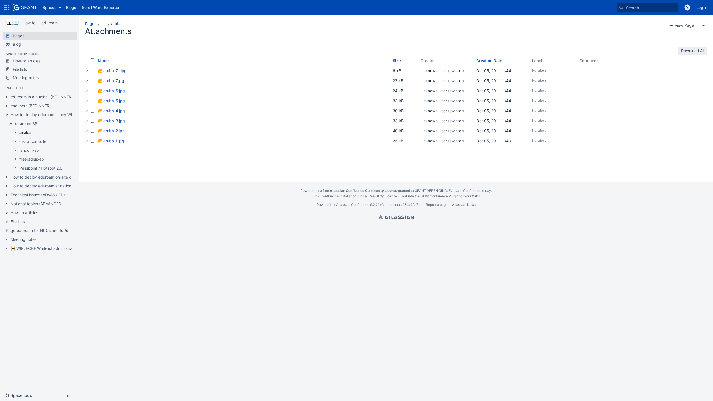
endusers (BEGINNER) (31, 105)
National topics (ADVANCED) (37, 203)
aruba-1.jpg (113, 140)
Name (103, 60)
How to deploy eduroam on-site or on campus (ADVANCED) (65, 177)
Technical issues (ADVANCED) (38, 194)
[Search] (621, 7)
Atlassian (396, 217)
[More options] (703, 25)
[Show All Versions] (87, 71)
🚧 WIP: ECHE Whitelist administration (45, 248)
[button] (7, 7)
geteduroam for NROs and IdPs (39, 230)
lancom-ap (29, 150)
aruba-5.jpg (114, 100)
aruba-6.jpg (114, 90)
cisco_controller (33, 141)
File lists (18, 221)
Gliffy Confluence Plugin (439, 196)
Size (397, 60)
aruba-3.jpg (114, 120)
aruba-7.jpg (113, 80)
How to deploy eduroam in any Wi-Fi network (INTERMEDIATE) (67, 114)
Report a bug (436, 204)
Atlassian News (464, 204)
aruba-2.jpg (114, 130)
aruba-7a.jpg (115, 70)
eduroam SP (26, 123)
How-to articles (24, 212)
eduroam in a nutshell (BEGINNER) (42, 96)
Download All (692, 50)
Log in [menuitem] (701, 7)
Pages (90, 23)
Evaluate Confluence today (470, 191)
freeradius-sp (31, 159)
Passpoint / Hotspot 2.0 (40, 168)
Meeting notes (23, 239)
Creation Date (489, 60)
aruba (25, 132)
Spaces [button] (50, 7)
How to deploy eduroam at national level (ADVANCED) (60, 186)
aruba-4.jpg (114, 110)
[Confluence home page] (25, 7)
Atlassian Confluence (352, 204)
